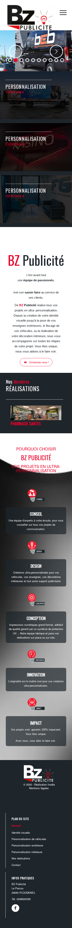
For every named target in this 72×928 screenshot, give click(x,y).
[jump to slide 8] (50, 60)
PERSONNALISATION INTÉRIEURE (27, 852)
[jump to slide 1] (10, 60)
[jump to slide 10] (62, 60)
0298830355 (24, 899)
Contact (16, 865)
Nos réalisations (21, 858)
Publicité (27, 305)
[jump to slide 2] (16, 60)
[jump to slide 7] (45, 60)
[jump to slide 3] (21, 60)
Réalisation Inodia (44, 784)
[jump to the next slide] (56, 51)
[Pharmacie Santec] (36, 419)
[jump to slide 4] (27, 60)
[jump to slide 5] (33, 60)
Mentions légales (39, 788)
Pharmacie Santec (26, 423)
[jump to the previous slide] (15, 51)
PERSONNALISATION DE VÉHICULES (29, 839)
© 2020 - (28, 784)
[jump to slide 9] (56, 60)
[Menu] (61, 12)
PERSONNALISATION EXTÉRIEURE (27, 845)
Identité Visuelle (21, 832)
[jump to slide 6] (39, 60)
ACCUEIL (16, 825)
